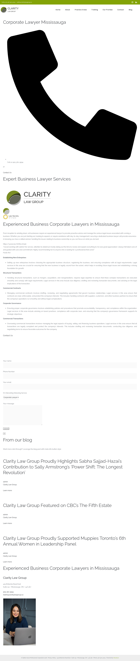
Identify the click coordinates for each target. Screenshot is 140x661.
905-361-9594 (8, 592)
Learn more (7, 490)
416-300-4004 (11, 2)
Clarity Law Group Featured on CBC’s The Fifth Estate (57, 505)
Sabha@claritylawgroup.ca (13, 595)
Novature (116, 658)
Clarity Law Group (10, 485)
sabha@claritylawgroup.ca (24, 2)
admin (5, 482)
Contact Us (7, 173)
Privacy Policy (52, 658)
